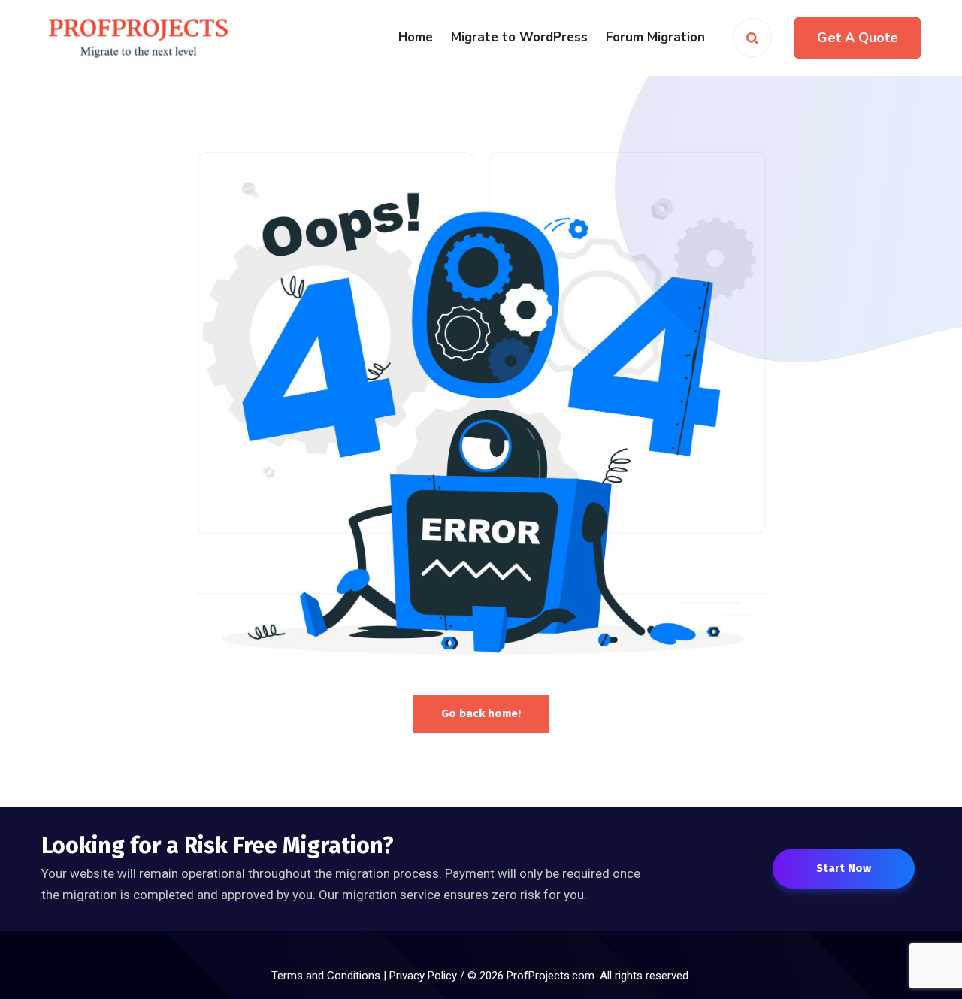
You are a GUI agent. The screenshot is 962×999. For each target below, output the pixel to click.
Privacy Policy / (428, 975)
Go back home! (481, 713)
